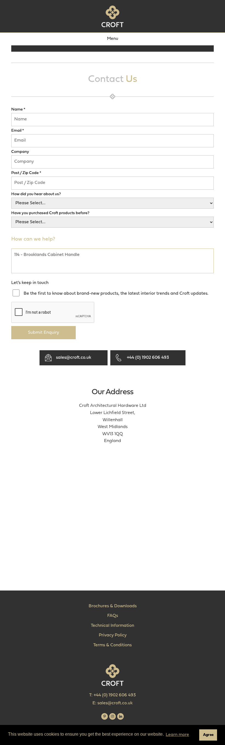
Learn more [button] (177, 735)
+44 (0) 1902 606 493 (148, 357)
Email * (17, 131)
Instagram (112, 716)
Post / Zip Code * (26, 173)
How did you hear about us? (36, 194)
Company (20, 152)
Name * (18, 110)
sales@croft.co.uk (73, 357)
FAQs (112, 616)
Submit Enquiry (43, 332)
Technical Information (112, 625)
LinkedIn (120, 716)
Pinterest (104, 716)
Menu (112, 39)
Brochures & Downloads (113, 606)
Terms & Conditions (112, 645)
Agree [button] (208, 735)
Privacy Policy (112, 635)
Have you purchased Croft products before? (50, 213)
